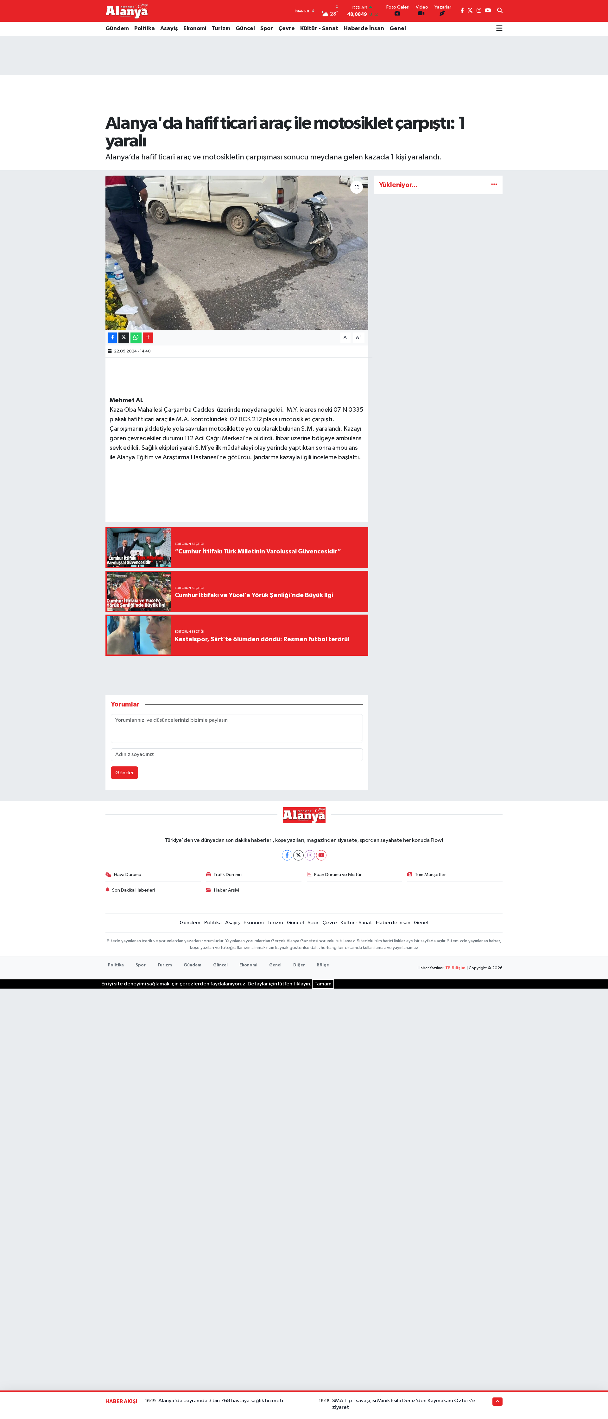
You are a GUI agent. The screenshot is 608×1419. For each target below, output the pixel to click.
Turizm (221, 28)
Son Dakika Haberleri (133, 890)
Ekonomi (194, 28)
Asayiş (169, 28)
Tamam (323, 984)
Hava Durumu (127, 874)
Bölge (323, 965)
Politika (144, 28)
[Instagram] (310, 855)
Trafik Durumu (227, 874)
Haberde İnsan (364, 28)
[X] (298, 855)
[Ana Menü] (499, 29)
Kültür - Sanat (319, 28)
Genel (398, 28)
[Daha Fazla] (148, 337)
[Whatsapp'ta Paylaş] (136, 337)
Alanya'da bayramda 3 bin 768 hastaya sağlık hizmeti (220, 1400)
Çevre (286, 28)
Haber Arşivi (226, 890)
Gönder (124, 773)
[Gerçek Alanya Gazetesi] (126, 10)
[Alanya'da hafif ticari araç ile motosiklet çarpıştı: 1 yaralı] (237, 253)
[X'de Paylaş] (123, 337)
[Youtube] (321, 855)
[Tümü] (494, 185)
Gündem (117, 28)
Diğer (299, 965)
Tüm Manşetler (430, 874)
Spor (266, 28)
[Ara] (500, 11)
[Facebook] (287, 855)
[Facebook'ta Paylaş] (112, 337)
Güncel (245, 28)
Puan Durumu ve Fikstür (338, 874)
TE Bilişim (455, 968)
